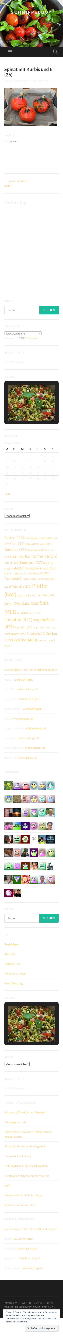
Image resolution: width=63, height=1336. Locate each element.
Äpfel (7, 1185)
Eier (16, 543)
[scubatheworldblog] (34, 839)
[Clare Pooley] (8, 785)
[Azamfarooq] (50, 825)
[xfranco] (42, 812)
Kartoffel (16, 557)
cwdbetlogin (12, 669)
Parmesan (30, 578)
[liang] (42, 798)
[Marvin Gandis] (25, 852)
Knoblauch (32, 563)
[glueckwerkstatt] (34, 852)
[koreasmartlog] (42, 852)
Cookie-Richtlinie (19, 1321)
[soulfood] (25, 879)
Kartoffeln (41, 556)
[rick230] (17, 839)
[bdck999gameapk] (34, 812)
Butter (14, 537)
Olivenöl (24, 573)
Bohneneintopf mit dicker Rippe (23, 1195)
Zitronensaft (15, 633)
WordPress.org (13, 983)
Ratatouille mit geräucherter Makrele (26, 1175)
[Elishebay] (8, 879)
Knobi (11, 562)
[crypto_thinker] (8, 798)
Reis (48, 595)
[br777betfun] (42, 785)
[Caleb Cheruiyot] (17, 785)
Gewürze (16, 549)
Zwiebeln (45, 640)
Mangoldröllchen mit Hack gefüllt (24, 1146)
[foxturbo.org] (50, 839)
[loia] (17, 892)
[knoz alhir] (17, 812)
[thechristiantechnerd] (34, 865)
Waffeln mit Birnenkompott (40, 669)
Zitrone (49, 627)
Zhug (38, 627)
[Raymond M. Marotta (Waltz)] (8, 839)
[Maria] (25, 865)
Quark (22, 595)
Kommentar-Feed (15, 973)
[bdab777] (17, 865)
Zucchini (36, 634)
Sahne (13, 604)
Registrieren (11, 944)
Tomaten (18, 619)
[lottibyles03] (25, 839)
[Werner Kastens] (50, 812)
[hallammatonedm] (25, 812)
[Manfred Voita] (50, 865)
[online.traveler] (8, 865)
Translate (31, 338)
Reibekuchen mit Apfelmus (20, 1205)
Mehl (17, 568)
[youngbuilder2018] (25, 785)
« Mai (7, 494)
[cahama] (17, 798)
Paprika (13, 578)
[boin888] (34, 785)
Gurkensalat (37, 549)
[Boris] (17, 852)
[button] (23, 411)
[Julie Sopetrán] (8, 852)
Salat (30, 603)
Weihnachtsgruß (23, 679)
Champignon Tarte (15, 1122)
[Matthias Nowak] (42, 879)
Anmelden (10, 954)
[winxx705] (50, 785)
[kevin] (8, 892)
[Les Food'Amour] (8, 825)
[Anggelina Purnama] (25, 825)
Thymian (34, 613)
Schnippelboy (31, 12)
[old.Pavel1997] (34, 879)
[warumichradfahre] (42, 839)
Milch (33, 568)
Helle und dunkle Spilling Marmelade (26, 1165)
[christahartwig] (8, 812)
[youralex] (42, 825)
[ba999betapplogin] (34, 798)
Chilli (50, 538)
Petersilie (21, 586)
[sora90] (50, 852)
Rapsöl (34, 595)
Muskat (48, 568)
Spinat (22, 613)
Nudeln (10, 573)
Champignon (34, 538)
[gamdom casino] (50, 879)
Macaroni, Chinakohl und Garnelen (25, 1112)
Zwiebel (25, 639)
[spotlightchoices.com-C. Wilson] (17, 825)
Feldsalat (31, 544)
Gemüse (45, 544)
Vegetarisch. (23, 627)
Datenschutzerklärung (17, 1156)
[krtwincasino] (34, 825)
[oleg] (42, 865)
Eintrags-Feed (12, 963)
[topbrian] (50, 798)
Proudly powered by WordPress (28, 1302)
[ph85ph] (17, 879)
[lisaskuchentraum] (25, 798)
